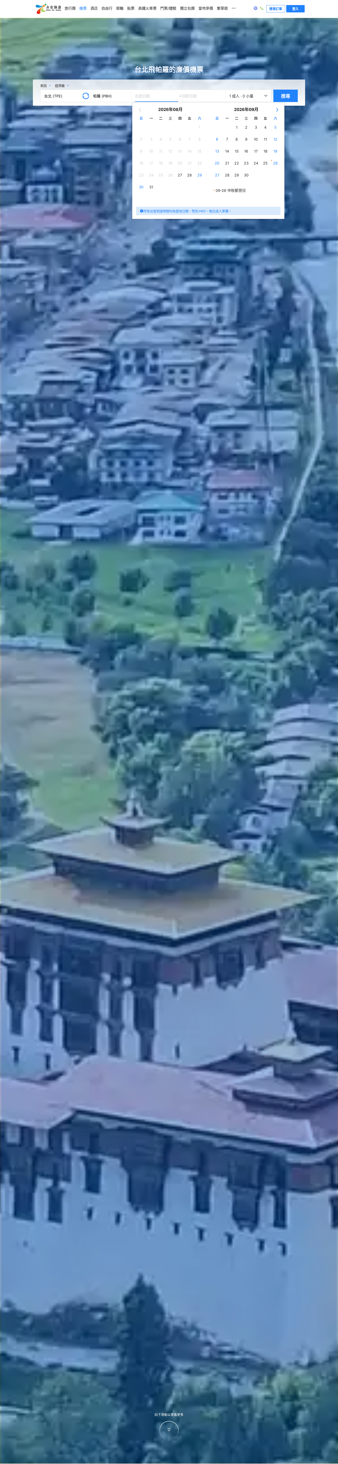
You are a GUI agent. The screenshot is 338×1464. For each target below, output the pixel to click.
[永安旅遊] (48, 9)
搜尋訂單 (275, 9)
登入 (295, 9)
